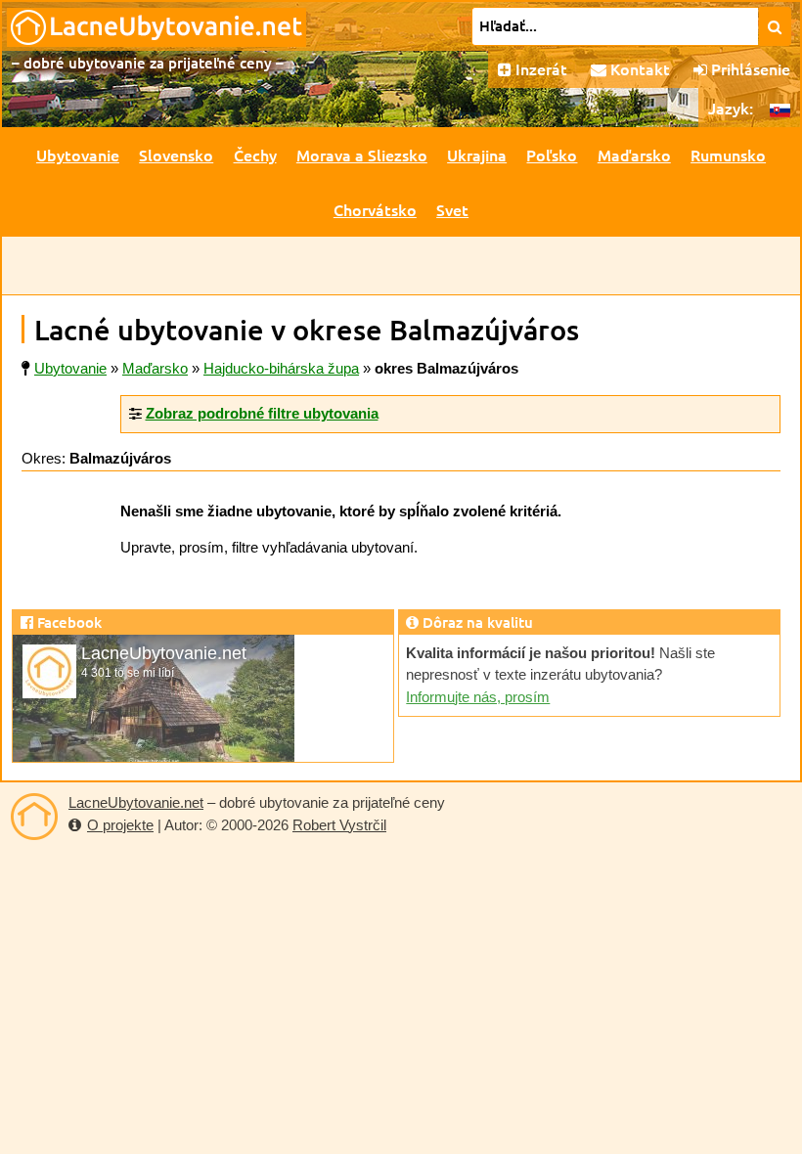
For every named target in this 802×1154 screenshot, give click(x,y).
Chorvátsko (375, 209)
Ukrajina (477, 154)
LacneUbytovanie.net (135, 802)
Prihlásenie (748, 68)
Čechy (255, 154)
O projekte (120, 825)
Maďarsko (634, 154)
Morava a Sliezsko (361, 154)
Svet (452, 209)
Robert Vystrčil (339, 825)
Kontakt (638, 68)
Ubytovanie (77, 154)
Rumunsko (728, 154)
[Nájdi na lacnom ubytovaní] (775, 26)
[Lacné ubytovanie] (34, 816)
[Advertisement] (401, 266)
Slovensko (176, 154)
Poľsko (551, 154)
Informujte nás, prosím (478, 696)
